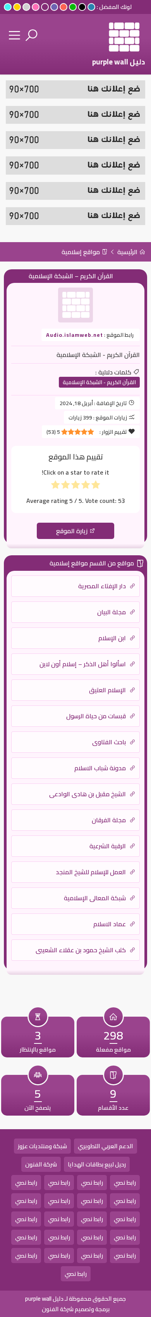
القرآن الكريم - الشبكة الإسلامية (99, 382)
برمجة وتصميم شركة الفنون (76, 1309)
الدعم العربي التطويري (105, 1146)
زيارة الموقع (72, 531)
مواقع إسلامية (81, 252)
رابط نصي (125, 1182)
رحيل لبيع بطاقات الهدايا (97, 1164)
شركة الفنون (41, 1164)
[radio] (95, 486)
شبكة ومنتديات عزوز (42, 1146)
